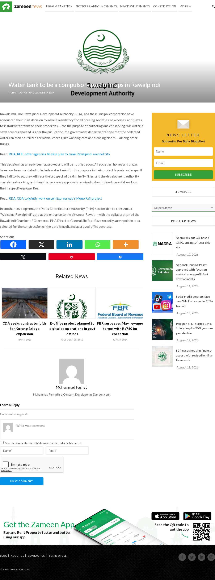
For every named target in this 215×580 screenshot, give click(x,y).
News (28, 7)
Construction (164, 6)
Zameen (6, 7)
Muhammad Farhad (19, 92)
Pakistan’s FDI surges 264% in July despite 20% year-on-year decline (194, 328)
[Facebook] (14, 244)
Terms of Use (58, 555)
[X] (42, 244)
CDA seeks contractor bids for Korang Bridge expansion (25, 328)
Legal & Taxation (59, 6)
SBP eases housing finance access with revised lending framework (194, 355)
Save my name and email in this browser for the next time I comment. (43, 443)
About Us (17, 555)
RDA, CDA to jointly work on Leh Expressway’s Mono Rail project (55, 198)
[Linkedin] (70, 244)
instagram (211, 560)
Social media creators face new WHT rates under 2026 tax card (194, 301)
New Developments (135, 6)
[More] (126, 244)
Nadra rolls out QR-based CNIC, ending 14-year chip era (193, 242)
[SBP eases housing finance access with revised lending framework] (162, 356)
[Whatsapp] (98, 244)
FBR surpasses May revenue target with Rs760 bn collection (120, 328)
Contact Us (36, 555)
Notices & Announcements (96, 6)
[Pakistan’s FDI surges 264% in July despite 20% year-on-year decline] (162, 329)
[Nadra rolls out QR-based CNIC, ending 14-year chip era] (162, 243)
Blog (3, 555)
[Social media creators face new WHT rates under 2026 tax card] (162, 302)
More (184, 6)
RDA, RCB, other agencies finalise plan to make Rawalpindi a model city (59, 154)
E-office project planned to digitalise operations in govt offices (72, 328)
